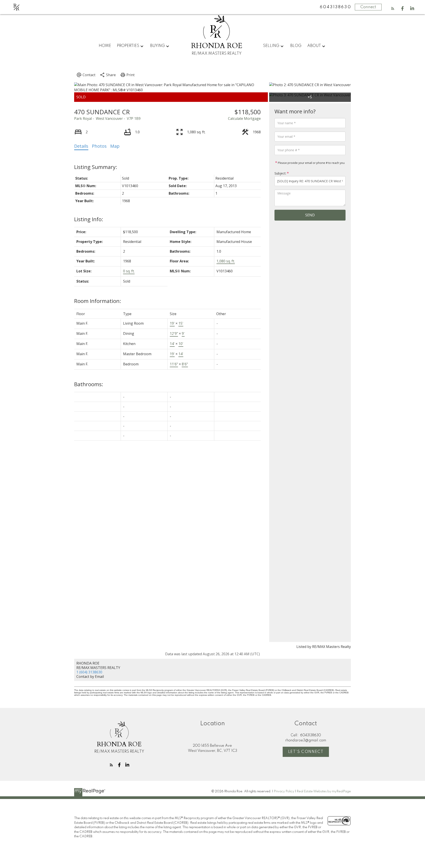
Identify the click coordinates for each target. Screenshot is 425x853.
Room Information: (97, 300)
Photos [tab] (99, 146)
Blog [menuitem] (295, 46)
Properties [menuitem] (128, 46)
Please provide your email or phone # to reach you (311, 163)
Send (310, 215)
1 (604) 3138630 (89, 672)
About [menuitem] (314, 46)
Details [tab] (81, 146)
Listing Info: (88, 219)
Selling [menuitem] (271, 46)
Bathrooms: (88, 384)
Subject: (280, 173)
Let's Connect (306, 752)
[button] (392, 8)
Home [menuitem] (105, 46)
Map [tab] (115, 146)
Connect (368, 7)
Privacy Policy (284, 791)
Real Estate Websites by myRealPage (324, 791)
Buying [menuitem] (157, 46)
